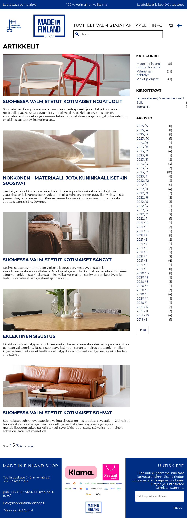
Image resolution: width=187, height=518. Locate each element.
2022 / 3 (142, 210)
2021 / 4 (142, 256)
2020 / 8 (142, 281)
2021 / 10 (143, 231)
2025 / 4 (142, 130)
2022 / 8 (142, 197)
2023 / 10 (143, 138)
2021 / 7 (142, 244)
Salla (140, 102)
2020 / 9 (142, 277)
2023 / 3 (142, 168)
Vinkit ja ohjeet (148, 79)
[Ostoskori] (171, 26)
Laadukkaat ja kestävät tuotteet (160, 4)
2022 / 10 (143, 189)
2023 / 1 (142, 176)
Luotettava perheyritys (19, 4)
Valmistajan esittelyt (145, 73)
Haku (142, 330)
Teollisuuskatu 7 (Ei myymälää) (26, 477)
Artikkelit (138, 25)
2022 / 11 (142, 185)
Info (157, 25)
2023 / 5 (142, 159)
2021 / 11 (142, 227)
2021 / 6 (142, 248)
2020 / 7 (142, 286)
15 (29, 446)
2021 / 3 (142, 260)
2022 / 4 (142, 206)
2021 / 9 (142, 235)
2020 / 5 (142, 294)
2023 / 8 (142, 147)
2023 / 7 (142, 151)
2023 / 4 (142, 164)
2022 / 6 (142, 201)
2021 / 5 (142, 252)
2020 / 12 (143, 273)
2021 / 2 (142, 265)
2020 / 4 (142, 298)
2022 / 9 (142, 193)
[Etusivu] (49, 38)
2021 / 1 (142, 269)
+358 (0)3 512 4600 (24, 492)
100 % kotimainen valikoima (86, 4)
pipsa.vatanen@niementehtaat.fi (161, 98)
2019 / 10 (143, 315)
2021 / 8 (142, 239)
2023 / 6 (142, 155)
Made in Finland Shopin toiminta (149, 65)
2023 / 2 (142, 172)
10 (26, 446)
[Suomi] (180, 26)
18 (32, 446)
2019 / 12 (142, 307)
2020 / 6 (142, 290)
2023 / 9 (142, 143)
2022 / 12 (143, 180)
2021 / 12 (142, 223)
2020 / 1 (142, 302)
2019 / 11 (142, 311)
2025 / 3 (142, 134)
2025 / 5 (142, 126)
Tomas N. (143, 107)
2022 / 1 (142, 218)
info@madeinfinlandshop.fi (24, 503)
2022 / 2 (142, 214)
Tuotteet (84, 25)
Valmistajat (110, 25)
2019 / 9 (142, 319)
